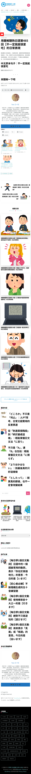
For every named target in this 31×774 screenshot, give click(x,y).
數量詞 (16, 743)
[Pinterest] (13, 126)
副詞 (26, 732)
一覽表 (3, 732)
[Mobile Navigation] (28, 5)
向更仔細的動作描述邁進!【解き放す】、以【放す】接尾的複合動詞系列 (19, 518)
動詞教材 (15, 735)
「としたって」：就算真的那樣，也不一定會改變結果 (19, 481)
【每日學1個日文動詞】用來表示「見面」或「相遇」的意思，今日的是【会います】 (18, 632)
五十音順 (11, 732)
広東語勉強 (4, 739)
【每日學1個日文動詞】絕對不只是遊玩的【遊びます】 (18, 615)
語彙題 (9, 755)
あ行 (3, 724)
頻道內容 (12, 758)
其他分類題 (18, 732)
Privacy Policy (22, 771)
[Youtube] (11, 126)
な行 (26, 724)
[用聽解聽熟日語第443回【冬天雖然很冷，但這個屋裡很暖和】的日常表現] (7, 159)
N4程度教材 (5, 720)
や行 (14, 728)
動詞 (9, 735)
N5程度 (12, 720)
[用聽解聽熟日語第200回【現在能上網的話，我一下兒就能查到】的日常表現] (7, 143)
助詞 (3, 735)
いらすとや (17, 698)
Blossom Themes (21, 769)
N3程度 (17, 716)
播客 (25, 739)
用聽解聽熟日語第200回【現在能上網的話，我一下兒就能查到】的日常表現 (6, 150)
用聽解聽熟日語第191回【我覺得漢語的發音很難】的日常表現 (21, 149)
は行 (3, 728)
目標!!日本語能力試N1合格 (15, 767)
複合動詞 (24, 751)
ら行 (20, 728)
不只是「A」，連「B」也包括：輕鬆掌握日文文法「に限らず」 (19, 453)
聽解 (11, 173)
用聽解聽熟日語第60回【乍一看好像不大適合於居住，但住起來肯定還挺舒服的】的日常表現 (15, 388)
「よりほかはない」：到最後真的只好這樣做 (19, 468)
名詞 (22, 735)
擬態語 (3, 743)
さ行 (14, 724)
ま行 (9, 728)
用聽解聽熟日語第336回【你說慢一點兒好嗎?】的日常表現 (15, 328)
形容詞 (12, 739)
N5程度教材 (20, 720)
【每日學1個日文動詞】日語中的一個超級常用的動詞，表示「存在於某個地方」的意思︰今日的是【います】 (18, 569)
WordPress (8, 771)
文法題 (3, 747)
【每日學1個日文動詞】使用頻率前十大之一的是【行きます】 (18, 601)
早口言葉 (4, 751)
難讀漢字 (4, 758)
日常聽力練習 (4, 37)
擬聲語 (10, 743)
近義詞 (16, 755)
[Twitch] (17, 126)
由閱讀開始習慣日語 (14, 751)
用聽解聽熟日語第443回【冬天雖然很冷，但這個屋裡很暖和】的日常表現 (6, 165)
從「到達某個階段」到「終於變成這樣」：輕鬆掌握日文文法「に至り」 (19, 436)
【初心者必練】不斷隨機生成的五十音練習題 (18, 587)
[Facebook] (15, 126)
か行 (9, 724)
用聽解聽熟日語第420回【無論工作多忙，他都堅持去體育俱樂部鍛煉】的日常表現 (15, 269)
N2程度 (10, 716)
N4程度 (24, 716)
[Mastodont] (19, 126)
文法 (23, 743)
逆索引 (22, 755)
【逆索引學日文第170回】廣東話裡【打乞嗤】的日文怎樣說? (8, 518)
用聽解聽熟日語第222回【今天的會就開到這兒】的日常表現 (15, 358)
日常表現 (5, 173)
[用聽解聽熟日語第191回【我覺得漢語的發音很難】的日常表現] (21, 143)
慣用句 (18, 739)
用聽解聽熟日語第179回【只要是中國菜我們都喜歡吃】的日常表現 (15, 298)
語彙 (3, 755)
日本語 (19, 747)
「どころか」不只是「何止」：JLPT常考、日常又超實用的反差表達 (19, 419)
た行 (20, 724)
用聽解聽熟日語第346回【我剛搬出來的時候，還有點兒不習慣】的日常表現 (15, 239)
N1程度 (4, 716)
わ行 (26, 728)
